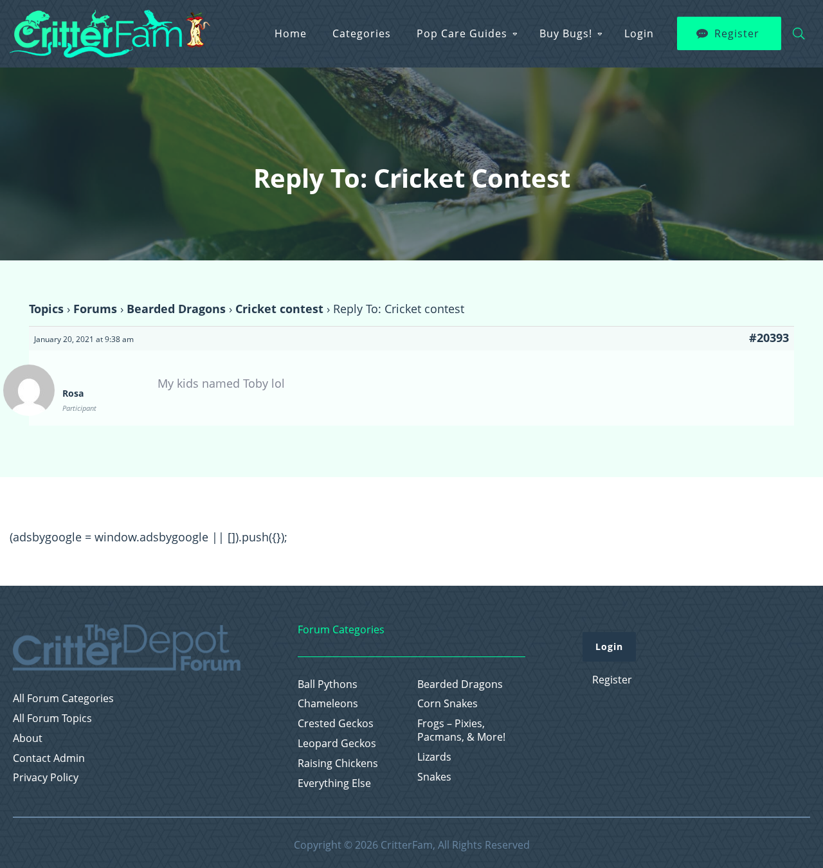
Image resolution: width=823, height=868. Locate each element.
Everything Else (334, 783)
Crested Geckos (336, 723)
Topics (46, 308)
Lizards (434, 757)
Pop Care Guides (462, 33)
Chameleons (328, 703)
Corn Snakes (447, 703)
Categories (361, 33)
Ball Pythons (327, 684)
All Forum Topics (52, 718)
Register (736, 33)
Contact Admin (49, 758)
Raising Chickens (338, 763)
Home (291, 33)
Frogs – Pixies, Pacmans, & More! (461, 730)
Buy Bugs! (565, 33)
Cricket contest (279, 308)
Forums (95, 308)
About (27, 738)
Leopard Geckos (337, 743)
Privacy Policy (45, 777)
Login (639, 33)
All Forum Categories (63, 698)
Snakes (434, 777)
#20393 (769, 337)
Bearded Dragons (176, 308)
